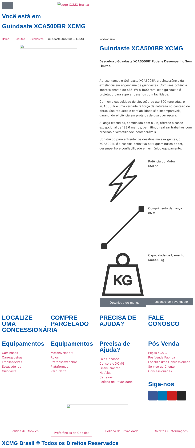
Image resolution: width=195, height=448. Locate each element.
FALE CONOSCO (164, 320)
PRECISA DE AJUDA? (117, 320)
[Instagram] (181, 395)
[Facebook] (153, 395)
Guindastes (36, 38)
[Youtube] (172, 395)
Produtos (19, 38)
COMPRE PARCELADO (70, 320)
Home (5, 38)
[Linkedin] (162, 395)
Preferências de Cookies (71, 433)
